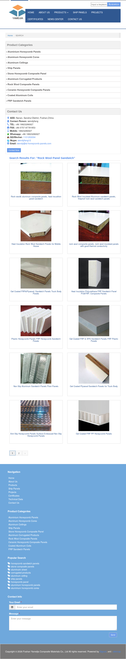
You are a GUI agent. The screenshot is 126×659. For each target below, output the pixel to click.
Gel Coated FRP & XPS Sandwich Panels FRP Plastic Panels (93, 339)
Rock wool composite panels (23, 84)
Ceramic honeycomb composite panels (28, 89)
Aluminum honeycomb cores (23, 57)
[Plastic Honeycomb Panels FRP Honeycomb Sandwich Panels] (36, 320)
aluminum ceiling (18, 575)
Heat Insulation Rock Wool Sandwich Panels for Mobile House (36, 244)
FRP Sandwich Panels (19, 100)
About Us (44, 12)
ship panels (16, 578)
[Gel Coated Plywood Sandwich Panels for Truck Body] (93, 368)
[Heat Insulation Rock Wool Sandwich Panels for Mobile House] (36, 226)
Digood (103, 651)
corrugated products (20, 572)
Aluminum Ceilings (17, 62)
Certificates (35, 19)
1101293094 (29, 137)
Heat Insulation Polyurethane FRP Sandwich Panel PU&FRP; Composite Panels (93, 292)
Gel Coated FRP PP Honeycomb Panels (94, 433)
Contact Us (75, 19)
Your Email (15, 602)
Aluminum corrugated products (24, 79)
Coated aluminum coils (20, 95)
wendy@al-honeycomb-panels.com (34, 143)
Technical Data (15, 499)
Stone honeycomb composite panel (26, 73)
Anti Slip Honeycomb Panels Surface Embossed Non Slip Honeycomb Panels (36, 434)
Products (60, 12)
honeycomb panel (19, 581)
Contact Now (14, 150)
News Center (55, 19)
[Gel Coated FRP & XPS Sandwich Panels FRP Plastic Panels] (93, 320)
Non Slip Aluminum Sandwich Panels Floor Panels (36, 386)
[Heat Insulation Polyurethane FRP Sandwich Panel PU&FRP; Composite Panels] (93, 273)
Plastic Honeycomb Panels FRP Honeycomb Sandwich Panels (36, 339)
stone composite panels (22, 566)
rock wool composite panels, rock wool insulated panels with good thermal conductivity (94, 244)
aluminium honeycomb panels (25, 584)
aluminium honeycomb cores (24, 588)
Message (14, 613)
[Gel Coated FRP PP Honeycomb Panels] (93, 415)
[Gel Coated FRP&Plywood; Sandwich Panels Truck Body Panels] (36, 273)
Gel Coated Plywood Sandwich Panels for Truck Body (94, 386)
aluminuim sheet (18, 569)
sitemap (117, 651)
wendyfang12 (24, 140)
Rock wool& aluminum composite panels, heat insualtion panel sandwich (36, 197)
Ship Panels (80, 12)
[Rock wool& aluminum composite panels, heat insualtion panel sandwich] (36, 178)
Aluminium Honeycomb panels (24, 51)
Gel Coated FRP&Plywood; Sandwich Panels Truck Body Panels (36, 292)
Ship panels (13, 68)
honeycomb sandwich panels (24, 563)
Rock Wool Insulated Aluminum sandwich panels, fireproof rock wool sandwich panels (94, 197)
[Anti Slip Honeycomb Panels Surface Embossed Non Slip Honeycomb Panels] (36, 415)
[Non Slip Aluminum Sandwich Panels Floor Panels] (36, 368)
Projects (97, 12)
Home (31, 12)
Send (113, 634)
